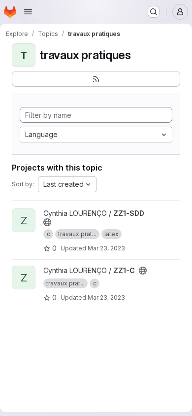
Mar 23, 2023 (106, 248)
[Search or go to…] (154, 12)
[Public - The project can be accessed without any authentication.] (47, 222)
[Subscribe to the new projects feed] (96, 79)
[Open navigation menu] (28, 12)
